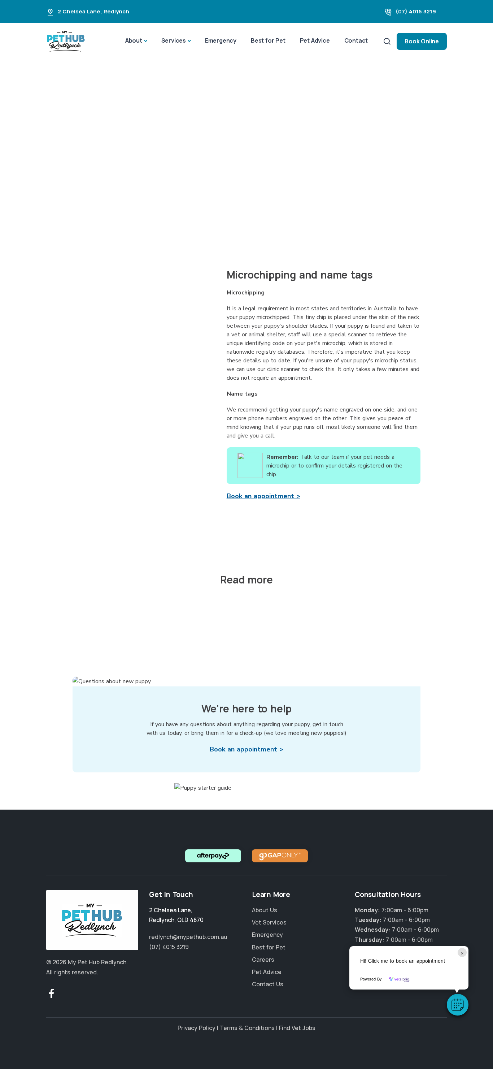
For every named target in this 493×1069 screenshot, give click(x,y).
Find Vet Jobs (297, 1028)
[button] (457, 1005)
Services (173, 40)
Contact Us (267, 984)
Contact (356, 40)
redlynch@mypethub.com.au (188, 937)
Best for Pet (268, 40)
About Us (264, 910)
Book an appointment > (263, 496)
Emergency (220, 40)
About (133, 40)
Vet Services (269, 922)
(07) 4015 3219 (416, 11)
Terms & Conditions (247, 1028)
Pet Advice (315, 40)
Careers (263, 960)
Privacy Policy (196, 1028)
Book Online (422, 41)
